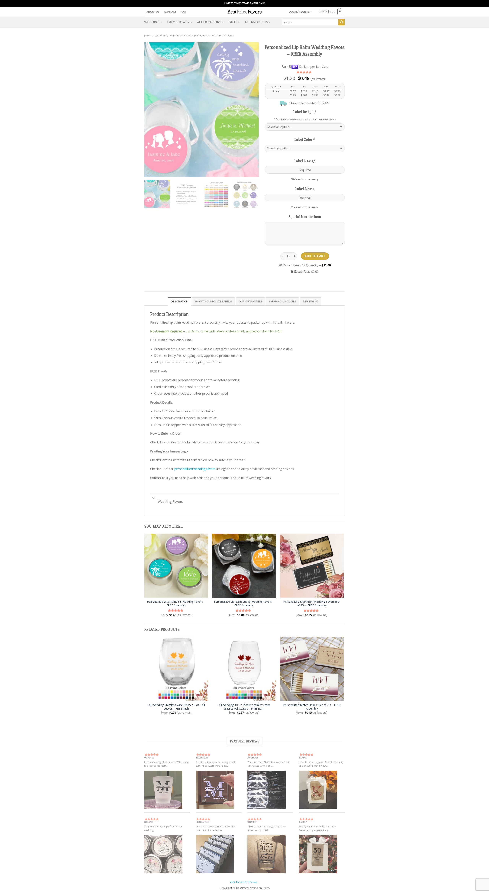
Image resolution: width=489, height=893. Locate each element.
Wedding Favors (180, 35)
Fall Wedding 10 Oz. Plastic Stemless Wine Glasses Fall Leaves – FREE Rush (244, 706)
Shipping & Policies (282, 301)
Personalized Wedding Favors (213, 35)
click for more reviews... (244, 882)
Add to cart (315, 256)
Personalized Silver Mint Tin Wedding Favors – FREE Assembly (176, 603)
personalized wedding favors (194, 469)
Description (179, 301)
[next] (251, 109)
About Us (153, 11)
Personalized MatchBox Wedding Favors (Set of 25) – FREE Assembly (311, 603)
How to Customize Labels (213, 301)
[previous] (151, 109)
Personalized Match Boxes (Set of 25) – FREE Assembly (311, 706)
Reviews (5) (310, 301)
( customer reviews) (304, 72)
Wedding (160, 35)
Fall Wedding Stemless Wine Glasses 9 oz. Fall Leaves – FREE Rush (176, 706)
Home (147, 35)
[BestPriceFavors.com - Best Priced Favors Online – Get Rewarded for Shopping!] (244, 11)
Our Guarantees (250, 301)
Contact (170, 11)
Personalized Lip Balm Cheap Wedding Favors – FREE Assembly (244, 603)
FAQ (183, 11)
